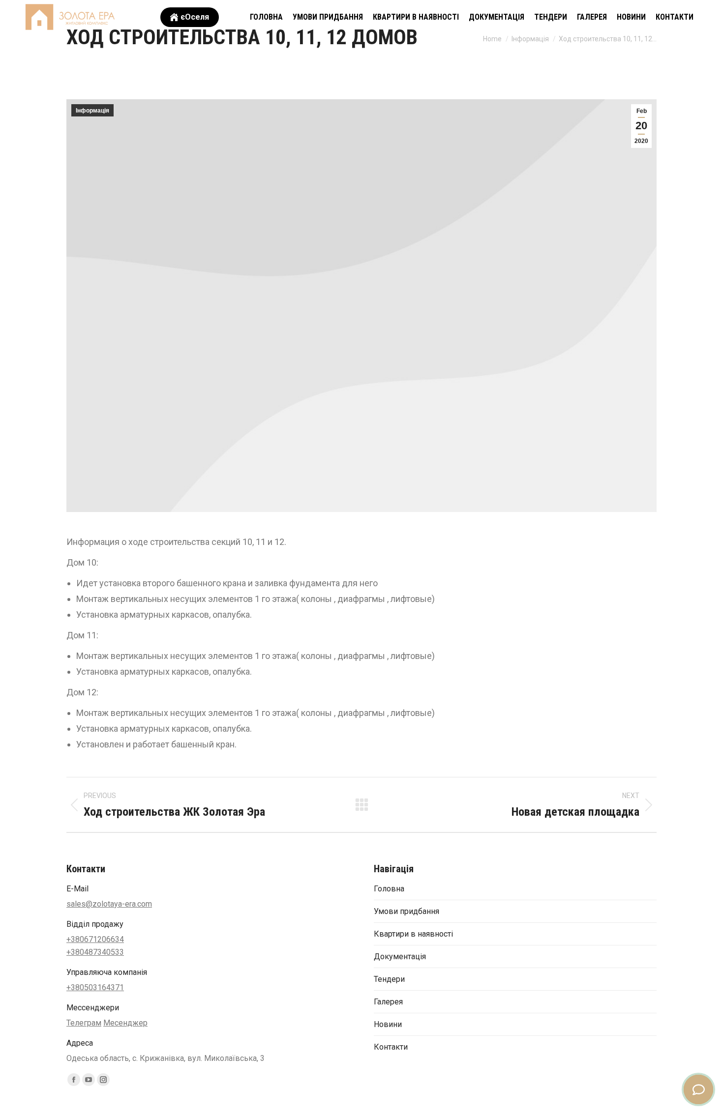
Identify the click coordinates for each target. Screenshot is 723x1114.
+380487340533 (95, 952)
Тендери (389, 979)
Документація (400, 956)
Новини (388, 1024)
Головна (389, 888)
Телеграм (83, 1023)
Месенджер (125, 1023)
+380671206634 (95, 939)
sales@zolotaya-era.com (109, 904)
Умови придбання (406, 911)
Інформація (92, 110)
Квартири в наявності (413, 934)
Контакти (391, 1047)
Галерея (388, 1001)
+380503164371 (95, 987)
